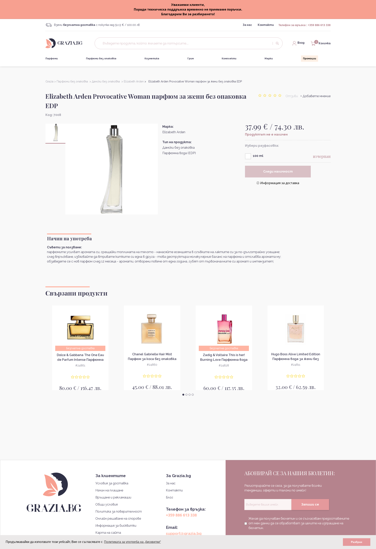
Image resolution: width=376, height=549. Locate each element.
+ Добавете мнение (315, 96)
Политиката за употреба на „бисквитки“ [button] (132, 542)
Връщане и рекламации (113, 497)
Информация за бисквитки (115, 525)
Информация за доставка (279, 183)
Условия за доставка (111, 483)
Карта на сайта (108, 533)
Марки (269, 58)
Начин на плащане (109, 490)
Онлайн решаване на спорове (118, 518)
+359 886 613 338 (319, 25)
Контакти (266, 24)
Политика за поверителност (118, 511)
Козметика (152, 58)
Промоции (309, 58)
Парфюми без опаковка (101, 58)
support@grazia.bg (184, 533)
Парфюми (51, 58)
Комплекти (229, 58)
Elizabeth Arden (173, 132)
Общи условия (106, 504)
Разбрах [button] (356, 542)
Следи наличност (278, 171)
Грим (190, 58)
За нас (247, 24)
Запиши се (310, 504)
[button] (183, 395)
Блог (169, 497)
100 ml (258, 156)
